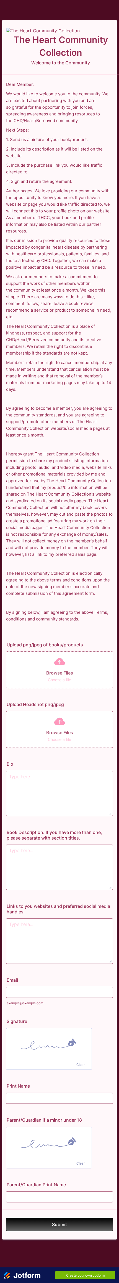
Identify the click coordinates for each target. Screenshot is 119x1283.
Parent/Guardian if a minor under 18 (44, 1120)
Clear (80, 1065)
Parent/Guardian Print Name (36, 1184)
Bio (10, 764)
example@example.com (25, 1003)
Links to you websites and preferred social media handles (58, 909)
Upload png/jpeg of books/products (45, 644)
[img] (49, 1044)
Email (12, 980)
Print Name (18, 1086)
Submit (59, 1224)
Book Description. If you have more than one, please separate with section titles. (54, 835)
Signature (17, 1021)
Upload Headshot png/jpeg (35, 704)
